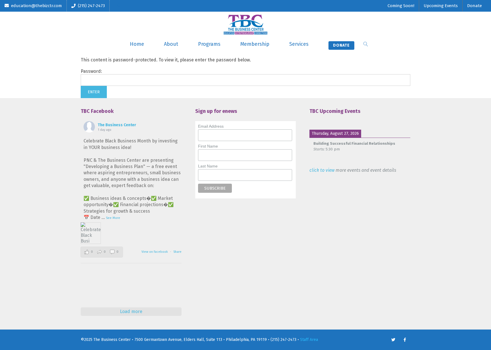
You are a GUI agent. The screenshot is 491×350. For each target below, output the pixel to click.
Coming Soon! (401, 5)
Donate (474, 5)
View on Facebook (155, 252)
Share (177, 252)
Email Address (211, 126)
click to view (321, 170)
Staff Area (309, 339)
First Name (208, 146)
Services (299, 44)
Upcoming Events (441, 5)
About (171, 44)
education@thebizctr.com (36, 5)
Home (137, 44)
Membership (254, 44)
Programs (209, 44)
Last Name (208, 166)
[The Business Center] (245, 24)
